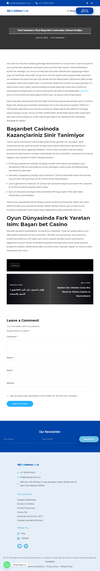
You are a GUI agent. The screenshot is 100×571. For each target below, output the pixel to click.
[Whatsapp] (7, 564)
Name (10, 357)
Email (10, 370)
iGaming (15, 265)
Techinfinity (50, 561)
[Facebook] (19, 546)
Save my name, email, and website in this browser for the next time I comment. (43, 396)
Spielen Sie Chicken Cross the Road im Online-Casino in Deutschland (73, 292)
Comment (12, 336)
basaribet (84, 91)
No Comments (58, 37)
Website (10, 383)
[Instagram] (26, 546)
